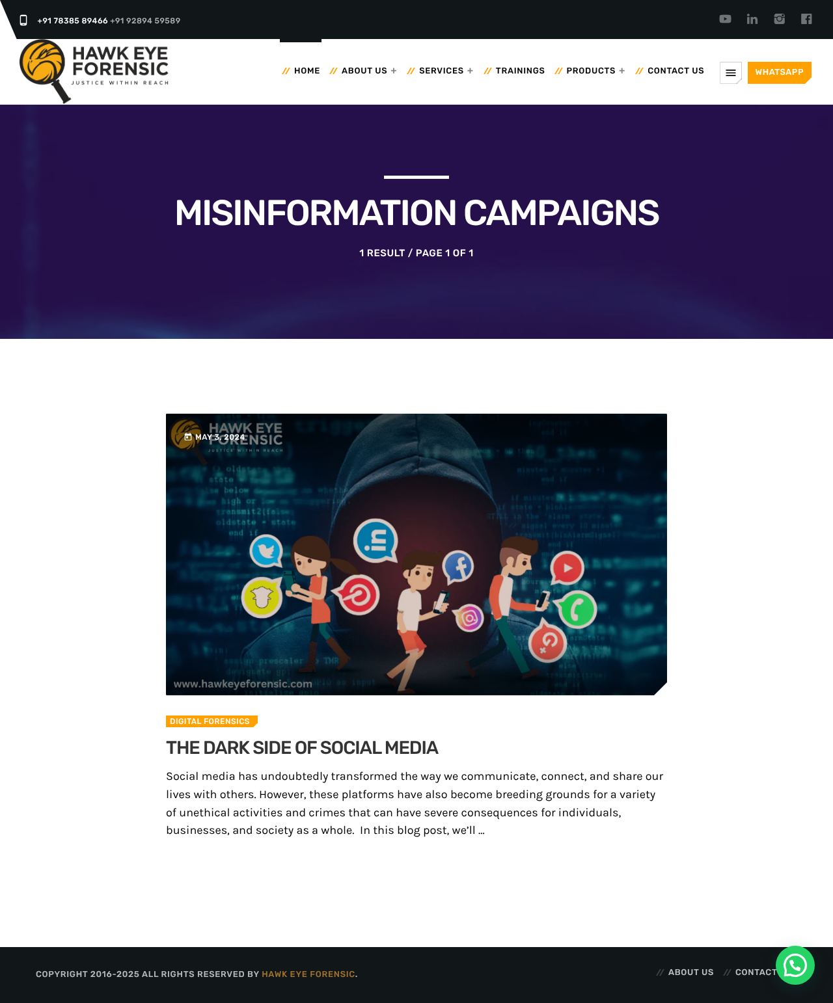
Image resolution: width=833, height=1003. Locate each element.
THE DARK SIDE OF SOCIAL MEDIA (302, 748)
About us (364, 71)
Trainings (520, 71)
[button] (795, 965)
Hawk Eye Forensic (308, 975)
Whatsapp (780, 72)
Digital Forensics (210, 721)
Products (591, 71)
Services (441, 71)
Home (307, 71)
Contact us (676, 71)
